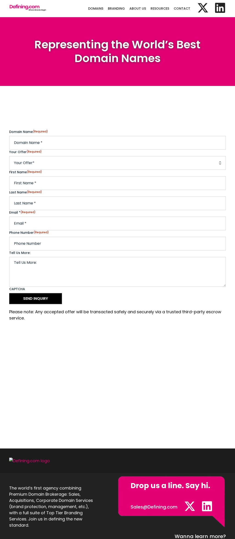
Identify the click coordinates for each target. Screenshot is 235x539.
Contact (182, 8)
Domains (95, 8)
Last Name (25, 192)
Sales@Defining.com (154, 507)
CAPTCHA (17, 289)
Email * (22, 212)
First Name (25, 172)
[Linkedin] (220, 8)
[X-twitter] (203, 8)
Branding (116, 8)
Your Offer (25, 152)
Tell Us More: (19, 252)
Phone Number (29, 232)
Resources (160, 8)
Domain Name (28, 131)
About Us (137, 8)
